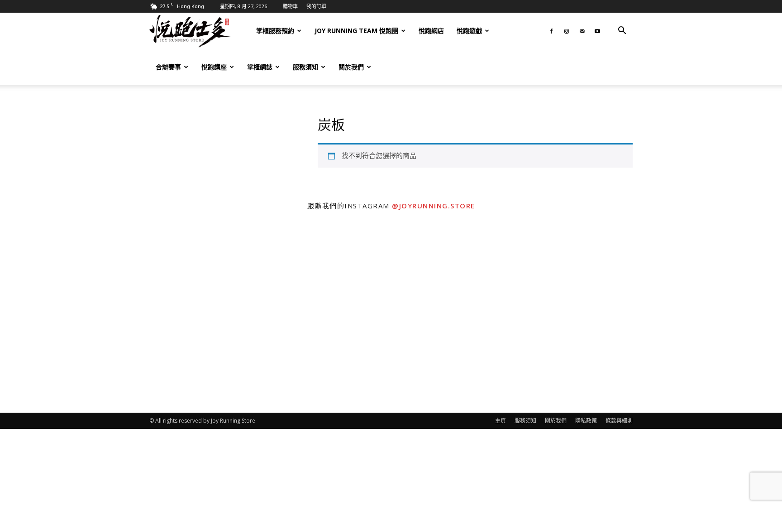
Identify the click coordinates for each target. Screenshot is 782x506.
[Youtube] (597, 31)
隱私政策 (586, 420)
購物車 (290, 6)
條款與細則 (619, 420)
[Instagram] (566, 31)
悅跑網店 (431, 30)
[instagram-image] (98, 315)
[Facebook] (551, 31)
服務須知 (305, 67)
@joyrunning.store (433, 205)
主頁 (500, 420)
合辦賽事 (168, 67)
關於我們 (351, 67)
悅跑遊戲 (469, 30)
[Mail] (582, 31)
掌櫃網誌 (259, 67)
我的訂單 (316, 6)
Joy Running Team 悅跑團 (356, 30)
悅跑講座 (214, 67)
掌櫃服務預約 (275, 30)
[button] (622, 31)
